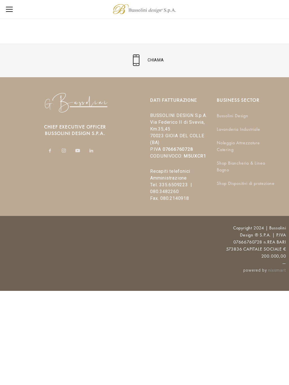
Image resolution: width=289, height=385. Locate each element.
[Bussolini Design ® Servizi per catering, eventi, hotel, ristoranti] (144, 9)
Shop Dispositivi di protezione (246, 183)
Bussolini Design (232, 116)
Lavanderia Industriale (238, 129)
